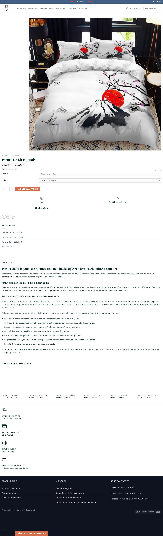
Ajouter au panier (28, 189)
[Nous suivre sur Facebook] (153, 2)
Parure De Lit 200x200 (12, 237)
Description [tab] (7, 262)
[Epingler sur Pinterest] (13, 217)
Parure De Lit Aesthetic (146, 395)
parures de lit (16, 352)
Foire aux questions (11, 488)
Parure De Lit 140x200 (12, 233)
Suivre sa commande (11, 497)
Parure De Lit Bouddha (65, 395)
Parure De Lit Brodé (10, 395)
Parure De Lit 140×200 (37, 8)
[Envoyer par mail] (8, 217)
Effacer (158, 170)
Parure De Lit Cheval (118, 395)
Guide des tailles (9, 169)
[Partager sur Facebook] (4, 217)
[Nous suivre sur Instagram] (155, 2)
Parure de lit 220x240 (12, 242)
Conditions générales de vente (70, 493)
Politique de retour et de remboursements (76, 502)
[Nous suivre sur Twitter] (157, 2)
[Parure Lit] (8, 8)
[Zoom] (32, 147)
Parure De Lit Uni (105, 349)
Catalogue (21, 8)
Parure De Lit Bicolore (38, 395)
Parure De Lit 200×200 (57, 8)
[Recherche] (127, 8)
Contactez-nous (9, 493)
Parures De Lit (16, 155)
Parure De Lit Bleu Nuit (92, 395)
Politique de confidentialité (68, 497)
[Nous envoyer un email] (160, 2)
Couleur (5, 173)
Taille (4, 180)
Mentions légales (64, 488)
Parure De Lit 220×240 (78, 8)
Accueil (5, 155)
